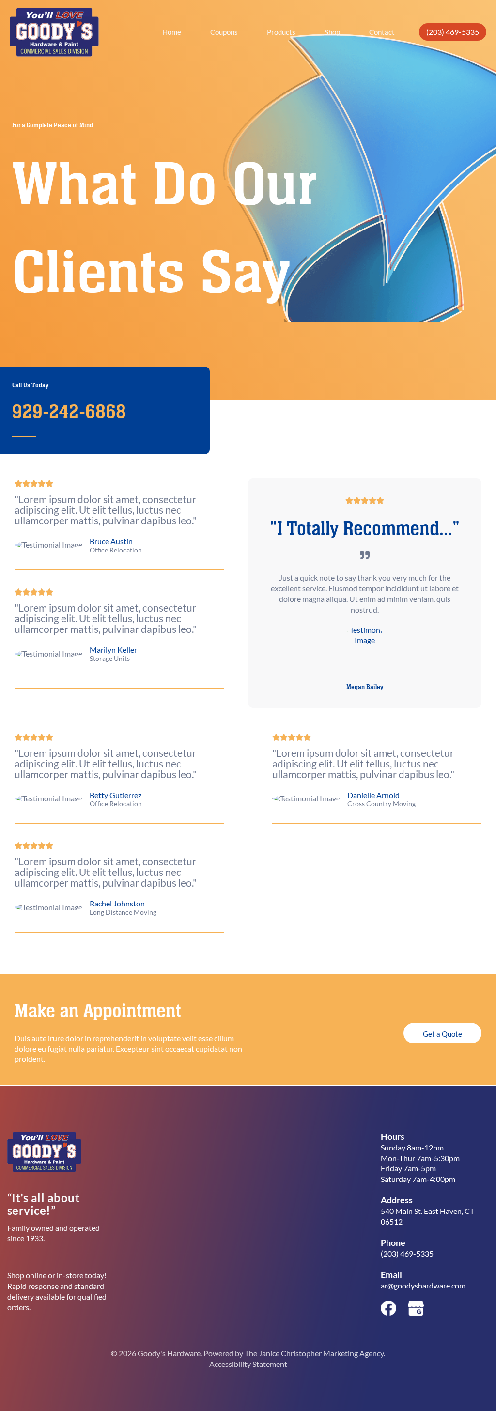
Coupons (224, 32)
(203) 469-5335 (407, 1253)
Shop (332, 32)
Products (281, 32)
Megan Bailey (364, 686)
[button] (452, 32)
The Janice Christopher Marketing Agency (314, 1353)
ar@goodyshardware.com (423, 1285)
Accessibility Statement (248, 1363)
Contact (382, 32)
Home (171, 32)
